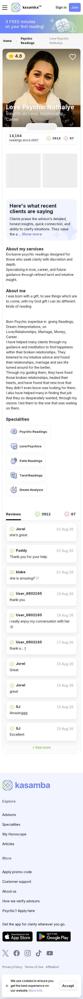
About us (9, 891)
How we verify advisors (21, 901)
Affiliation (52, 967)
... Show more (30, 234)
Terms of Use (33, 967)
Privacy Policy (12, 967)
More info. (36, 990)
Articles (8, 844)
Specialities (11, 824)
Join (74, 7)
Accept (68, 985)
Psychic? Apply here (18, 911)
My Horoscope (14, 834)
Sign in (61, 7)
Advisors (9, 814)
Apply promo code (17, 872)
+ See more (41, 747)
